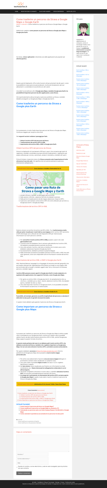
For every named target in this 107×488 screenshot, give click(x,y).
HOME (16, 11)
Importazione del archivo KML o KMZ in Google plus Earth (37, 398)
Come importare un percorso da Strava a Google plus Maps (35, 400)
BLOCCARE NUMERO (44, 11)
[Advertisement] (42, 46)
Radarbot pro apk (80, 153)
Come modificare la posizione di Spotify (28, 421)
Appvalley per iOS (81, 169)
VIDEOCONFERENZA (58, 11)
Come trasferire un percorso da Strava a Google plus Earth (35, 393)
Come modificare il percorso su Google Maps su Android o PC (39, 408)
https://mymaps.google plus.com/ (47, 351)
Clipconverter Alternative (82, 177)
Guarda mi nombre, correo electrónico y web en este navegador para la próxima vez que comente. (42, 467)
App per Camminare (81, 163)
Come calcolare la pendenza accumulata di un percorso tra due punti (42, 414)
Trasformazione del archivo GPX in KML (31, 396)
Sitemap (57, 482)
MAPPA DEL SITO (71, 11)
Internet (24, 24)
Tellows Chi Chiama (81, 166)
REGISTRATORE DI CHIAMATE (29, 11)
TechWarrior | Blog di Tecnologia (45, 482)
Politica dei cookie (70, 482)
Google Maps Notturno (82, 160)
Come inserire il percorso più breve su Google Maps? (37, 406)
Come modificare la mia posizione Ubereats (29, 423)
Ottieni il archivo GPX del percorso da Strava (33, 395)
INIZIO (18, 24)
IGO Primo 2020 (80, 150)
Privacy (62, 482)
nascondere (41, 390)
